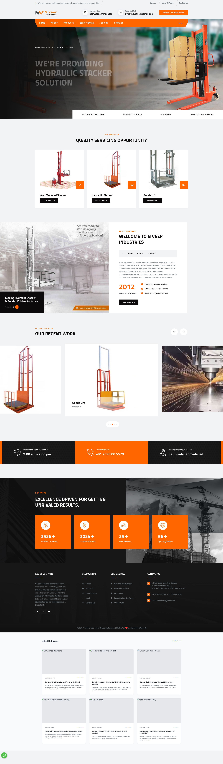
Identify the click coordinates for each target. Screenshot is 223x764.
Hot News (80, 678)
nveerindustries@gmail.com (139, 14)
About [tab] (130, 253)
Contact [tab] (151, 253)
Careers (153, 3)
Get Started (45, 88)
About (54, 22)
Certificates (87, 22)
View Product (49, 200)
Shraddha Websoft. (138, 627)
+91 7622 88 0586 (174, 594)
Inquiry (104, 22)
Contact (118, 22)
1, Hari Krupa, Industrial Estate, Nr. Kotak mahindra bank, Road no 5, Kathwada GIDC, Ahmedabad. (168, 585)
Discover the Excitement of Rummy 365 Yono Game (156, 682)
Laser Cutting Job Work (123, 598)
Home (42, 22)
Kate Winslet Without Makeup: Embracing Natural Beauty (63, 731)
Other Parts (119, 603)
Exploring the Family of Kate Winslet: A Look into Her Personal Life (157, 732)
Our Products (91, 593)
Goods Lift (118, 593)
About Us (89, 589)
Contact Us (183, 3)
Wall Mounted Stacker (123, 584)
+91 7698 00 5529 (78, 90)
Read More (9, 307)
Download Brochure (173, 12)
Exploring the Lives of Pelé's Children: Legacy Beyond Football (109, 732)
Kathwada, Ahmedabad (100, 14)
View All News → (176, 641)
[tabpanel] (148, 283)
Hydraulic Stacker (121, 589)
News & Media (167, 3)
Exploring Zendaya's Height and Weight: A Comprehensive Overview (111, 683)
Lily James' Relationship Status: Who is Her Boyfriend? (62, 682)
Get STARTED (129, 302)
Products (69, 22)
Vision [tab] (140, 253)
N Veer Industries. (107, 627)
